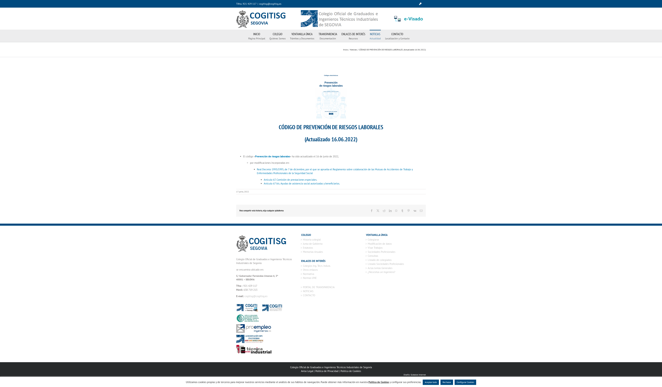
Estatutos (308, 247)
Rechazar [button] (447, 382)
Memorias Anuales (313, 251)
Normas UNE (310, 278)
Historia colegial (312, 239)
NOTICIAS (308, 291)
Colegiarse (373, 239)
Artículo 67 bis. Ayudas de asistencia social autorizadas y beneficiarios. (302, 183)
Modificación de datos (380, 243)
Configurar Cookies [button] (465, 382)
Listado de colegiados (380, 260)
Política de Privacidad (326, 371)
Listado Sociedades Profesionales (386, 264)
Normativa (308, 274)
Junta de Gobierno (313, 243)
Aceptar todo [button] (431, 382)
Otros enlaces (310, 269)
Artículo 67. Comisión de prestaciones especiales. (290, 179)
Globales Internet (418, 374)
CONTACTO (309, 295)
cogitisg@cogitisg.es (270, 3)
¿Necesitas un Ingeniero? (381, 272)
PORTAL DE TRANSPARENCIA (319, 287)
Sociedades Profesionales (381, 251)
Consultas (373, 255)
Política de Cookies (350, 371)
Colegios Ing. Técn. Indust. (317, 265)
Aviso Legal (307, 371)
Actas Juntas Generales (380, 268)
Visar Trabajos (375, 247)
